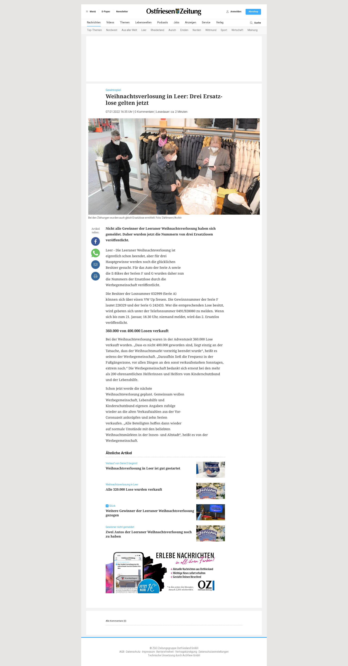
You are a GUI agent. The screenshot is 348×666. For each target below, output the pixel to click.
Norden (197, 30)
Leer (143, 30)
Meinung (253, 30)
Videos (110, 22)
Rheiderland (157, 30)
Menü (92, 11)
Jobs (176, 22)
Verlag (219, 22)
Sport (224, 30)
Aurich (172, 30)
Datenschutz (133, 652)
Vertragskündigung (186, 652)
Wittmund (210, 30)
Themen (125, 22)
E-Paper (106, 11)
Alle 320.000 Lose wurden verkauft (134, 489)
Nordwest (111, 30)
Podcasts (162, 22)
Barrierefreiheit (165, 652)
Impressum (148, 652)
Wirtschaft (237, 30)
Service (206, 22)
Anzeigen (190, 22)
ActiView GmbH (191, 655)
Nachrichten (94, 22)
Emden (184, 30)
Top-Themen (94, 30)
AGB (121, 652)
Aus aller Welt (129, 30)
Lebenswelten (143, 22)
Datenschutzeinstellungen (214, 652)
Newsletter (122, 11)
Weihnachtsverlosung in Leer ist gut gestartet (143, 468)
